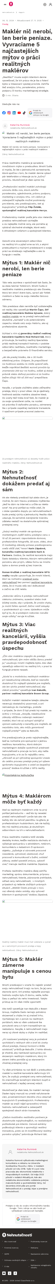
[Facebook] (4, 113)
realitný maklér (10, 316)
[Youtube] (19, 113)
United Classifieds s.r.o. (25, 1281)
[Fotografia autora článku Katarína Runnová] (5, 126)
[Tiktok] (24, 113)
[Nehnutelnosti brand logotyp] (5, 4)
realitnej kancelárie (41, 582)
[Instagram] (9, 113)
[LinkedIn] (14, 113)
